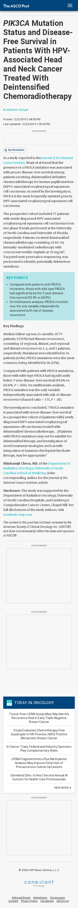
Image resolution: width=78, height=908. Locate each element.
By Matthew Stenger (15, 109)
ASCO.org (63, 901)
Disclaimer (47, 901)
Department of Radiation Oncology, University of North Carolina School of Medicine (36, 468)
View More (61, 787)
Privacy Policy (29, 901)
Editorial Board (21, 897)
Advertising (40, 897)
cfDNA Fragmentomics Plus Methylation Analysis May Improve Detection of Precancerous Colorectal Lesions (39, 763)
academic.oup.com (17, 515)
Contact (13, 901)
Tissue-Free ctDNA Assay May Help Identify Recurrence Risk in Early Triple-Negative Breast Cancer (39, 718)
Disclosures (57, 897)
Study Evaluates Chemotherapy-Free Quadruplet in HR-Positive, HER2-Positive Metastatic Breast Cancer (39, 734)
